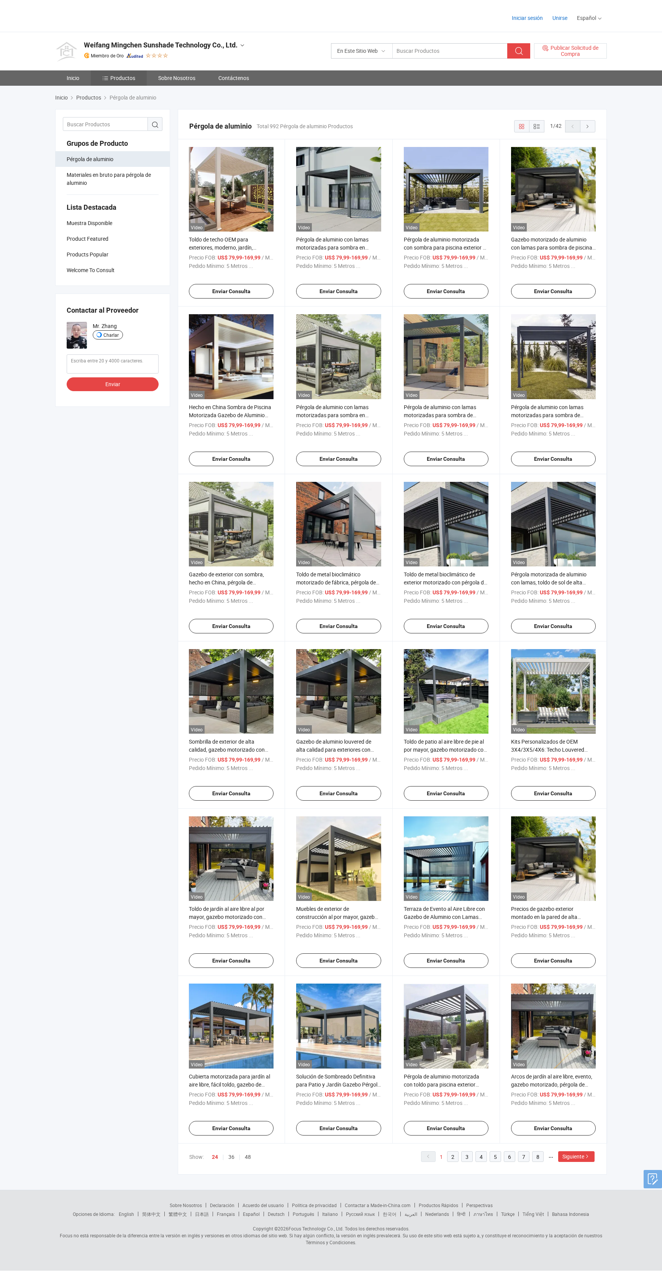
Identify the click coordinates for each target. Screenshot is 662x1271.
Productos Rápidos (438, 1205)
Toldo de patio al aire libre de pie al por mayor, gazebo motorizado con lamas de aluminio (445, 749)
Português (303, 1214)
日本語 (202, 1214)
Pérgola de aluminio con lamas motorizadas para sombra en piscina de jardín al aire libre (332, 247)
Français (226, 1214)
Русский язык (360, 1214)
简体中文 (151, 1214)
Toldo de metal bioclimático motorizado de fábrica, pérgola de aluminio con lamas (336, 582)
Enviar (112, 384)
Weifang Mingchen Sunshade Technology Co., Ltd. (161, 45)
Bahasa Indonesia (570, 1214)
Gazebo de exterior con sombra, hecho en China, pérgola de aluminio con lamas (226, 582)
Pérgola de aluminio (90, 159)
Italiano (330, 1214)
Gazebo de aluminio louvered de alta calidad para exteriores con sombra (333, 749)
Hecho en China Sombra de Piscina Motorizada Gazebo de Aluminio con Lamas (230, 415)
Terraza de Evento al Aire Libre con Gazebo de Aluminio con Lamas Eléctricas (444, 916)
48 (248, 1156)
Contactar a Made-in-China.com (378, 1205)
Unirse (559, 17)
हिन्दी (461, 1214)
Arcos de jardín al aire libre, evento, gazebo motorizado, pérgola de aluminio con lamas (551, 1084)
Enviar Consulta (231, 291)
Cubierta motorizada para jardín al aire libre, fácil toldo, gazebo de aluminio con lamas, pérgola (229, 1084)
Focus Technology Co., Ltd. (316, 1228)
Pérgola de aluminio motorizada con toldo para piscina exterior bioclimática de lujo (441, 1084)
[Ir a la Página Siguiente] (587, 126)
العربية (411, 1214)
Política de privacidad (314, 1205)
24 (215, 1157)
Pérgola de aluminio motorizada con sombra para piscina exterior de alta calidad (446, 247)
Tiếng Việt (533, 1214)
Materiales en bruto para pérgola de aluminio (109, 178)
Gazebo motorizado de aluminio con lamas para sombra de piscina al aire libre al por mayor (551, 247)
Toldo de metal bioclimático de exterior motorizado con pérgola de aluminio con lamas (445, 582)
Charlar (111, 335)
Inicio (73, 78)
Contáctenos (233, 78)
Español (251, 1214)
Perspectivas (479, 1205)
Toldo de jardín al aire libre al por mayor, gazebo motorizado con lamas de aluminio (226, 916)
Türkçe (508, 1214)
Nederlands (437, 1214)
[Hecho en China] (104, 15)
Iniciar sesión (527, 17)
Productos (122, 78)
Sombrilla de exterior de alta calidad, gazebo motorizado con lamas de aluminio (227, 749)
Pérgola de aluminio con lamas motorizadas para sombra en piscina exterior (332, 415)
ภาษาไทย (483, 1214)
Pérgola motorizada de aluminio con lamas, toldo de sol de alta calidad (549, 582)
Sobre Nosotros (176, 78)
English (126, 1214)
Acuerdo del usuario (263, 1205)
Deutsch (276, 1214)
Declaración (222, 1205)
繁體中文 (178, 1214)
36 (231, 1156)
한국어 (390, 1214)
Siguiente (573, 1156)
